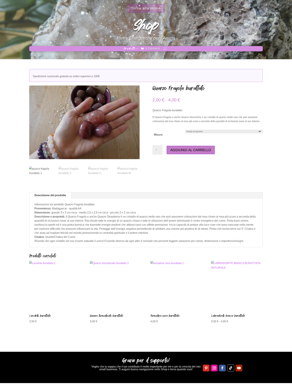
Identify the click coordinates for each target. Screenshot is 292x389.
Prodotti (130, 49)
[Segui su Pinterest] (206, 368)
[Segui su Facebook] (222, 368)
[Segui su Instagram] (214, 368)
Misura (158, 134)
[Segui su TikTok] (230, 368)
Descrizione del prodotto (50, 195)
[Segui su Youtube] (239, 368)
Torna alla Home (146, 8)
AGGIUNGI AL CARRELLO (190, 150)
